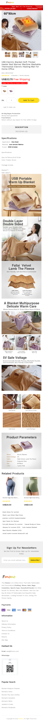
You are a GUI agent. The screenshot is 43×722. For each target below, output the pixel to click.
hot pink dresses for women (13, 524)
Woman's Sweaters (8, 698)
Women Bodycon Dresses (11, 688)
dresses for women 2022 (11, 527)
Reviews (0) (22, 131)
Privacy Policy (6, 627)
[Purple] (11, 91)
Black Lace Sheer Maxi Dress (13, 515)
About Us (5, 621)
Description (21, 127)
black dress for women (11, 512)
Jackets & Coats (7, 704)
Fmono (21, 718)
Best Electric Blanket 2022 (12, 530)
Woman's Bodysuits (8, 707)
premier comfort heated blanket (14, 518)
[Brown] (4, 91)
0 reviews (14, 75)
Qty (3, 100)
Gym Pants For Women (11, 521)
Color (5, 86)
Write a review (24, 75)
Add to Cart (28, 100)
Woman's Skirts (7, 701)
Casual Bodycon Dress (32, 524)
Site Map (5, 640)
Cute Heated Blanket (29, 527)
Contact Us (5, 633)
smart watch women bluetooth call (15, 533)
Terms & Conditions (8, 630)
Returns (4, 637)
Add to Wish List (9, 107)
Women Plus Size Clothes (11, 695)
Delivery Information (9, 624)
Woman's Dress (7, 691)
